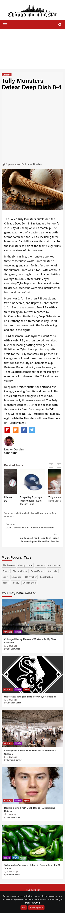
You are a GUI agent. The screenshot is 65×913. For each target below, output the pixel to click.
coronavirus (54, 565)
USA (15, 858)
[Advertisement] (32, 49)
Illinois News (37, 512)
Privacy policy (36, 907)
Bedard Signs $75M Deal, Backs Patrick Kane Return (29, 809)
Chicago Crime (25, 565)
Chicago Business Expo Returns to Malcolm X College (30, 752)
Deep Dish (25, 512)
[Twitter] (32, 430)
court (5, 576)
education (16, 576)
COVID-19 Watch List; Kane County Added (30, 526)
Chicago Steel (29, 582)
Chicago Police (20, 571)
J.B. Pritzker (31, 576)
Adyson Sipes (13, 875)
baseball (14, 512)
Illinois (18, 632)
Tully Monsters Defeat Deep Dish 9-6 (31, 499)
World (23, 858)
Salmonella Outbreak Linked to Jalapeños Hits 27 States (32, 867)
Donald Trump (37, 571)
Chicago (6, 75)
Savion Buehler (14, 760)
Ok (23, 907)
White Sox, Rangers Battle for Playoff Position (30, 696)
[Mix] (15, 430)
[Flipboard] (7, 430)
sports (47, 512)
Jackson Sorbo (14, 703)
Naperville (53, 571)
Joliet (5, 582)
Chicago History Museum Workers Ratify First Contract (30, 641)
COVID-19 (40, 565)
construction (46, 576)
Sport (26, 689)
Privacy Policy (32, 889)
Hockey (15, 582)
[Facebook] (24, 430)
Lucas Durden (33, 164)
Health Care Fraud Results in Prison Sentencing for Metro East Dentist (38, 538)
